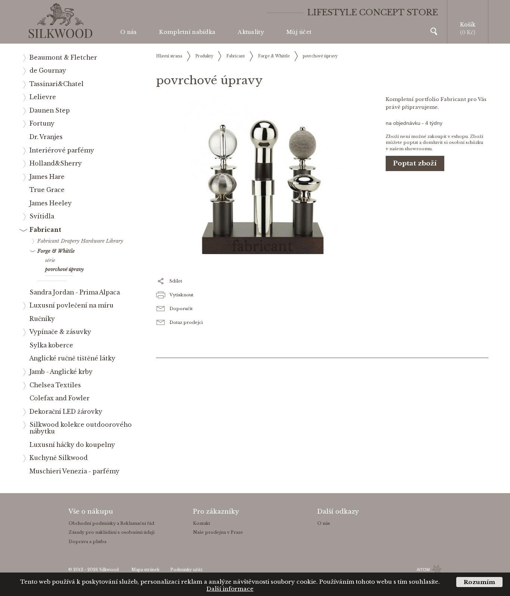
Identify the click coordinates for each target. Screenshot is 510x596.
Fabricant (235, 56)
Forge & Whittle (274, 56)
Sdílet (176, 281)
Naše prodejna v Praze (218, 532)
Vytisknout (181, 294)
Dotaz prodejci (186, 322)
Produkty (204, 56)
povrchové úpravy (320, 56)
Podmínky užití (186, 569)
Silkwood (109, 569)
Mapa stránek (145, 569)
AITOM (423, 569)
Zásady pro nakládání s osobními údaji (112, 532)
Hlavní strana (169, 56)
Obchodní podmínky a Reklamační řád (111, 523)
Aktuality (251, 32)
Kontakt (201, 523)
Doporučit (181, 308)
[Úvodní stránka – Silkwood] (60, 20)
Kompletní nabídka (187, 32)
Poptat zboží (415, 163)
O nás (128, 32)
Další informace (230, 588)
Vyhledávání (433, 31)
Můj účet (298, 32)
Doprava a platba (87, 541)
